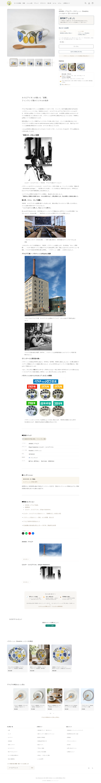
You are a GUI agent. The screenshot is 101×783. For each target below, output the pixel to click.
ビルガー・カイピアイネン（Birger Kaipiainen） (38, 509)
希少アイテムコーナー (12, 751)
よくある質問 (40, 759)
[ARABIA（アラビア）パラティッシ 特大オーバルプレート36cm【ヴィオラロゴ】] (63, 67)
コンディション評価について (44, 606)
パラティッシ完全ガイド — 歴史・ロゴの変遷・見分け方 (38, 517)
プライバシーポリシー (71, 741)
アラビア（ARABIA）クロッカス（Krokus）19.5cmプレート (37, 706)
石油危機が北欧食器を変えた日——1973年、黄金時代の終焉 (39, 525)
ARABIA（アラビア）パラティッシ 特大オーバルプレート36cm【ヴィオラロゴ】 (61, 668)
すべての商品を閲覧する (13, 755)
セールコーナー (11, 748)
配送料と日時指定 (41, 737)
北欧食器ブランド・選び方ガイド (45, 730)
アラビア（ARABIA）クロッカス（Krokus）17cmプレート (20, 706)
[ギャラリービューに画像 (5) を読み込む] (47, 62)
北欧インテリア (11, 744)
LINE (26, 533)
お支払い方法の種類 (42, 751)
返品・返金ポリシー (66, 84)
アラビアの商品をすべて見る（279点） (50, 717)
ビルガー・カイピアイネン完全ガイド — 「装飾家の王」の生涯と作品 (42, 513)
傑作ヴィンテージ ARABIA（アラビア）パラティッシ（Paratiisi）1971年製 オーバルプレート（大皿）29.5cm (38, 668)
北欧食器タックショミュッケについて (75, 730)
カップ (9, 733)
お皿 (9, 730)
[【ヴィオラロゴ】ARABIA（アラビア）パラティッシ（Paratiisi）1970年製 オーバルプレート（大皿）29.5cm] (81, 67)
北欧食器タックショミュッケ (52, 780)
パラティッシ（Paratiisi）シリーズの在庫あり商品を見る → (76, 55)
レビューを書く (50, 625)
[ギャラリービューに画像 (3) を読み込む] (30, 62)
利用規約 (69, 737)
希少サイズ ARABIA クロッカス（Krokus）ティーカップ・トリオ (54, 706)
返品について (40, 744)
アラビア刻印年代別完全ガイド (31, 521)
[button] (29, 3)
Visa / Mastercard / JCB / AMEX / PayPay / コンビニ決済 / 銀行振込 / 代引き (50, 777)
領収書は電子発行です (42, 741)
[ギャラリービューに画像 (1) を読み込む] (14, 62)
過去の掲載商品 (11, 759)
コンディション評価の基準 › (30, 482)
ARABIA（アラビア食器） (32, 505)
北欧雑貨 (10, 741)
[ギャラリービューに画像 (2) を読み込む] (22, 62)
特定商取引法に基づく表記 (72, 733)
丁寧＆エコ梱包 (41, 748)
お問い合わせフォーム (71, 748)
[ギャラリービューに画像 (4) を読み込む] (39, 62)
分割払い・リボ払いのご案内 (44, 755)
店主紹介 (69, 744)
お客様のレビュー (71, 751)
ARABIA (60, 9)
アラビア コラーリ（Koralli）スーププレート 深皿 (88, 706)
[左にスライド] (8, 62)
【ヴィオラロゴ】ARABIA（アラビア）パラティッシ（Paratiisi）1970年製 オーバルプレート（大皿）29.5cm (16, 668)
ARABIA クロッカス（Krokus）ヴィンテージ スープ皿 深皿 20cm (71, 706)
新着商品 (27, 507)
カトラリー (10, 737)
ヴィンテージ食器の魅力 (57, 606)
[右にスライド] (53, 62)
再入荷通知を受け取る (77, 51)
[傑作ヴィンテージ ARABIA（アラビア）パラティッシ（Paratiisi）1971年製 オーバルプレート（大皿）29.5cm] (72, 67)
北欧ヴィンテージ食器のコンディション (46, 733)
